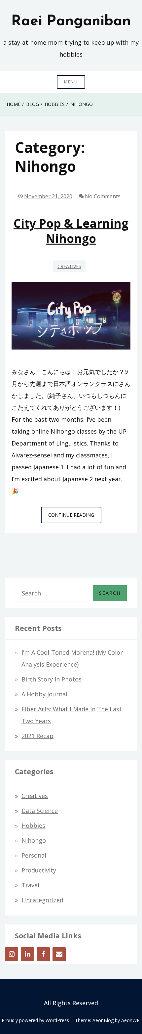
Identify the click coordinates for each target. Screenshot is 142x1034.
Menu (71, 82)
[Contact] (59, 954)
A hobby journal (44, 694)
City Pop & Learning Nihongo (71, 230)
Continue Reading (74, 517)
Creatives (69, 266)
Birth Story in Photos (51, 679)
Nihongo (33, 840)
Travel (30, 885)
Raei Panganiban (71, 21)
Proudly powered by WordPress (35, 1020)
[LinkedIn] (27, 954)
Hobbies (33, 825)
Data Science (39, 811)
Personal (33, 855)
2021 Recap (37, 736)
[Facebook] (43, 954)
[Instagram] (11, 954)
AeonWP (130, 1020)
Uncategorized (42, 900)
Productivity (38, 870)
